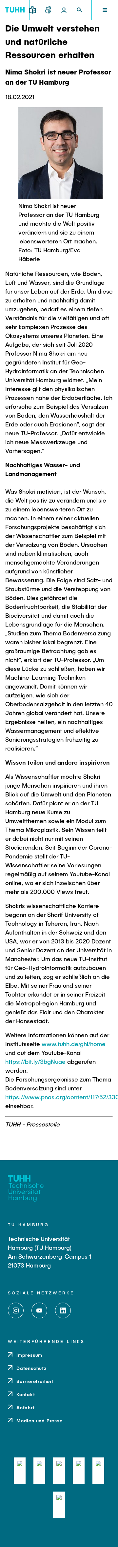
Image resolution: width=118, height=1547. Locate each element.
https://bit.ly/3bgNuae (35, 1061)
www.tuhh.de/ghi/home (74, 1043)
